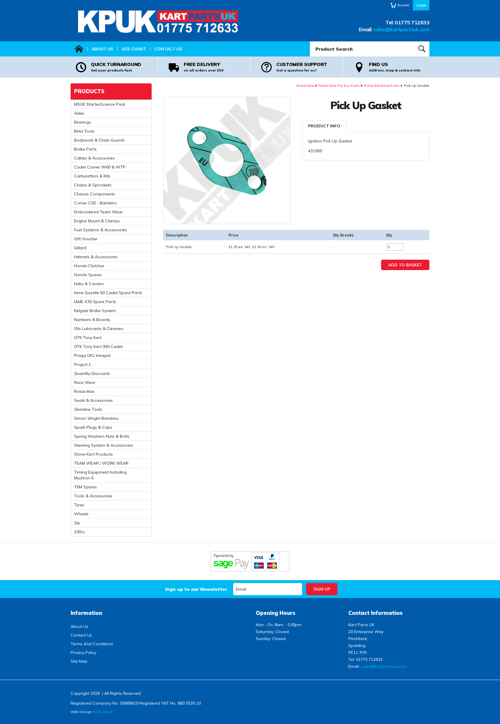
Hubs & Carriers (89, 283)
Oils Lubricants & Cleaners (99, 328)
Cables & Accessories (94, 158)
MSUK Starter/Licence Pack (99, 104)
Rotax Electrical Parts (382, 85)
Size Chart (134, 49)
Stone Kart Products (93, 454)
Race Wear (84, 382)
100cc (79, 531)
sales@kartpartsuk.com (401, 29)
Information (86, 613)
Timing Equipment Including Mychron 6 (100, 475)
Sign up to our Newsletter (196, 589)
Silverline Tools (88, 409)
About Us (102, 49)
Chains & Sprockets (92, 185)
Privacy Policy (83, 652)
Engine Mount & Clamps (97, 220)
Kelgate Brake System (95, 310)
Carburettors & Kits (92, 176)
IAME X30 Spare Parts (95, 301)
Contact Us (168, 49)
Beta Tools (84, 131)
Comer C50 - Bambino (95, 203)
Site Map (79, 661)
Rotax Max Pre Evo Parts (339, 85)
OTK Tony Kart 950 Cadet (98, 346)
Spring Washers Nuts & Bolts (101, 436)
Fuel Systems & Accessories (100, 229)
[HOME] (79, 49)
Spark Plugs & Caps (93, 427)
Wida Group (103, 712)
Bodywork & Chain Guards (99, 140)
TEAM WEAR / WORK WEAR (101, 463)
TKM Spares (85, 487)
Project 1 (82, 364)
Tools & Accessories (93, 495)
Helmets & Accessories (95, 256)
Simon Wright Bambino (96, 418)
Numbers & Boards (92, 319)
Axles (79, 113)
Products (89, 91)
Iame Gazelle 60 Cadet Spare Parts (108, 292)
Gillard (80, 247)
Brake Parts (85, 149)
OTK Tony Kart (88, 337)
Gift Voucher (86, 238)
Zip (77, 522)
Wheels (81, 513)
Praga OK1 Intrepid (92, 355)
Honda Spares (88, 274)
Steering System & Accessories (103, 445)
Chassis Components (94, 194)
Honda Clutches (89, 265)
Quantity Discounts (92, 373)
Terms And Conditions (92, 643)
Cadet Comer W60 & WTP (100, 167)
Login (421, 5)
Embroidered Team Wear (98, 212)
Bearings (82, 122)
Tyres (79, 504)
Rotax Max (305, 85)
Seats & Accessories (93, 400)
